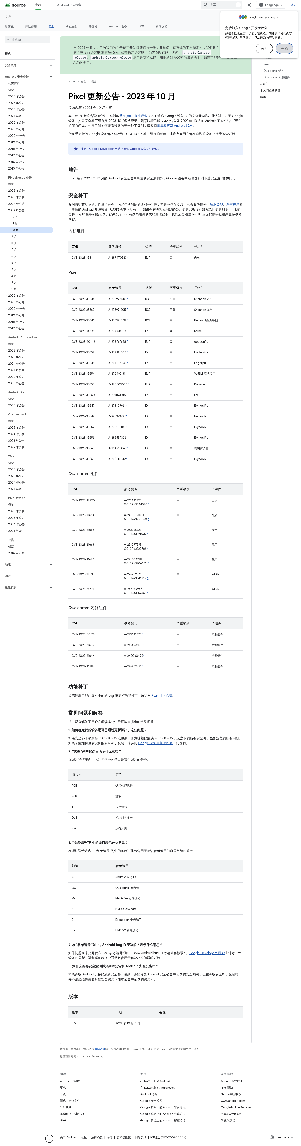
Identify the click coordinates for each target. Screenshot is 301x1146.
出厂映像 (65, 1107)
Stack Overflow (231, 1114)
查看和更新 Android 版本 (175, 126)
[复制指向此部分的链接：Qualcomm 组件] (103, 474)
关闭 (264, 49)
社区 (84, 1137)
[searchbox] (27, 39)
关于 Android (68, 1137)
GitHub (64, 1120)
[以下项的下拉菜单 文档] (46, 5)
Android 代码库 (70, 1081)
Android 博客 (148, 1094)
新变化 (9, 26)
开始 (284, 49)
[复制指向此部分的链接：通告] (82, 169)
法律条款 (97, 1137)
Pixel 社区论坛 (162, 696)
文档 (38, 5)
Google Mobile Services (236, 1107)
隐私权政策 (124, 1137)
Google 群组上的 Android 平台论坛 (163, 1107)
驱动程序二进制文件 (73, 1114)
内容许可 (100, 1049)
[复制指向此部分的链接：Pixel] (81, 272)
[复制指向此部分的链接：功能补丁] (92, 687)
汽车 (142, 26)
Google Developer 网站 (104, 149)
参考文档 (161, 26)
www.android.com (233, 1101)
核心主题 (71, 26)
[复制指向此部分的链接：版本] (82, 997)
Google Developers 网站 (207, 953)
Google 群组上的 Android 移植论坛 (163, 1120)
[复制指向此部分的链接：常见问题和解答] (107, 713)
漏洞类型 (216, 205)
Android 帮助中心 (232, 1081)
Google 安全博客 (151, 1101)
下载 (63, 1094)
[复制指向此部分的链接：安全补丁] (92, 195)
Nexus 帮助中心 (231, 1094)
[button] (24, 65)
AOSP (71, 81)
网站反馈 (140, 1137)
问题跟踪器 (228, 1120)
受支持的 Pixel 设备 (133, 116)
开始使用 (31, 26)
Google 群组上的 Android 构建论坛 (163, 1114)
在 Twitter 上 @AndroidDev (157, 1087)
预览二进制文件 (70, 1101)
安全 (51, 26)
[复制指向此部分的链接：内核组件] (89, 231)
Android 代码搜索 (69, 5)
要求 (63, 1087)
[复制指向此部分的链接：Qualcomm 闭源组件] (111, 608)
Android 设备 (118, 26)
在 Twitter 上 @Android (155, 1081)
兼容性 (93, 26)
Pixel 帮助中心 (230, 1087)
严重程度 (232, 205)
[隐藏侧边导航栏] (49, 1139)
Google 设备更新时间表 (155, 743)
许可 (109, 1137)
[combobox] (221, 5)
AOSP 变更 (81, 62)
